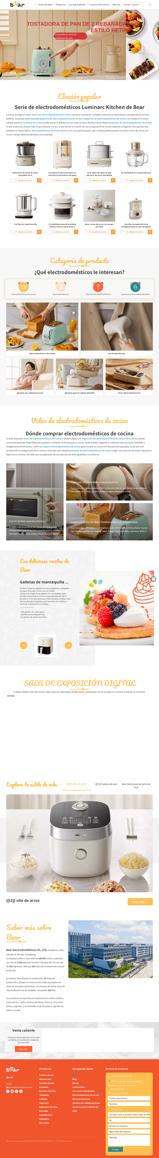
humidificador (45, 1115)
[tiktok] (16, 1091)
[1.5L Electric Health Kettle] (25, 205)
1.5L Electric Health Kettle (25, 224)
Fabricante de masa (48, 1107)
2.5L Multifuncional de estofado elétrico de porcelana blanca (62, 225)
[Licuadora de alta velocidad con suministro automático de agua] (62, 154)
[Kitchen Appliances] (42, 327)
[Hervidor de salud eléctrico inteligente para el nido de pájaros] (136, 205)
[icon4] (61, 287)
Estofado (43, 1111)
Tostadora (44, 1095)
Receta (75, 1083)
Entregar (115, 1149)
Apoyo (9, 1083)
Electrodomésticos (61, 294)
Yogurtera (43, 1103)
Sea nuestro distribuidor (83, 1091)
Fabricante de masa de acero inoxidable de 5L (25, 173)
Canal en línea (78, 1087)
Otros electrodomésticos (129, 393)
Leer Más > (140, 902)
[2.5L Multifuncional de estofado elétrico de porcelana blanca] (62, 205)
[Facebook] (7, 1091)
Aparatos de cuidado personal (98, 294)
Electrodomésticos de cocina (24, 294)
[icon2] (98, 287)
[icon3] (135, 287)
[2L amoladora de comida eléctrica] (136, 154)
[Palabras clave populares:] (150, 5)
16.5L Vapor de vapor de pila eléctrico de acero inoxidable (99, 173)
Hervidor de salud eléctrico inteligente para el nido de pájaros (136, 225)
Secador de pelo (46, 1083)
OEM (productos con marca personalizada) (123, 1087)
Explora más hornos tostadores (126, 38)
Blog (74, 1079)
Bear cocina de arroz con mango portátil (99, 225)
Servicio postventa (119, 1092)
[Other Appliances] (129, 374)
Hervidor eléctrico (47, 1091)
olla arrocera (45, 1079)
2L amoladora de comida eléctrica (136, 172)
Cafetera (43, 1099)
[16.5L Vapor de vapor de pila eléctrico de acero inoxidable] (99, 154)
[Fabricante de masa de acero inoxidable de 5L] (25, 154)
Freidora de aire (46, 1075)
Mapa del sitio (65, 1141)
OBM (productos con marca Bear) (125, 1081)
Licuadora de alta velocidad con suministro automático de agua (62, 173)
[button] (23, 645)
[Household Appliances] (117, 327)
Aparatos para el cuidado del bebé (135, 294)
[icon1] (23, 287)
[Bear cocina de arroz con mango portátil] (99, 205)
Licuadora (43, 1087)
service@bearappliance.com (20, 1087)
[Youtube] (20, 1091)
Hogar (75, 1075)
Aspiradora (44, 1119)
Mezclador (44, 1123)
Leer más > (24, 1049)
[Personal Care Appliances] (29, 374)
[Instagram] (12, 1091)
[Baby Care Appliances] (79, 374)
